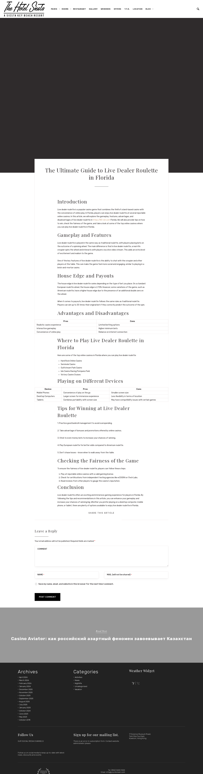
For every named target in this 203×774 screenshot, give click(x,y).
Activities (78, 677)
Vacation (78, 689)
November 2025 (26, 692)
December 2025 (26, 689)
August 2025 (24, 701)
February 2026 (25, 683)
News (77, 680)
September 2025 (26, 698)
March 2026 (24, 680)
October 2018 (24, 720)
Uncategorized (81, 686)
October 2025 (25, 695)
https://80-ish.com (101, 220)
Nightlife (78, 683)
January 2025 (25, 708)
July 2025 (23, 705)
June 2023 (23, 714)
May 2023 (23, 717)
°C (138, 683)
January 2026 (25, 686)
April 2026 (23, 677)
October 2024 (25, 711)
